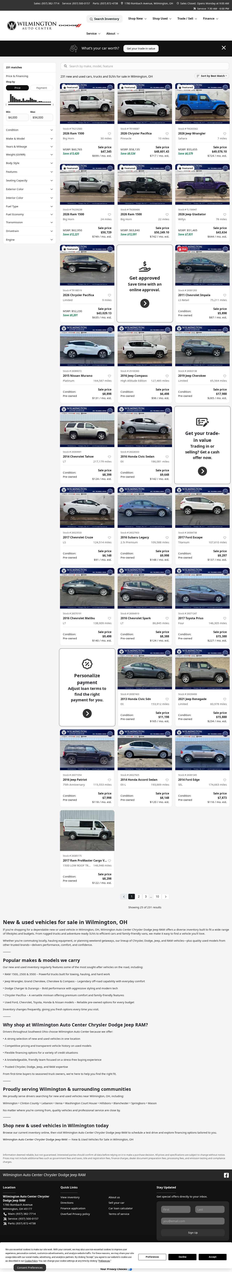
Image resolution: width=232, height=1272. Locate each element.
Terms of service (119, 1214)
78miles (221, 219)
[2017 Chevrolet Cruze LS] (87, 507)
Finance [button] (208, 18)
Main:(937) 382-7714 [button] (22, 1213)
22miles (163, 219)
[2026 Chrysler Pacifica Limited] (87, 265)
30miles (106, 138)
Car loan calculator (121, 1208)
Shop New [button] (135, 18)
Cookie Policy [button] (31, 1261)
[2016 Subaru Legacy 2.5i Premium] (145, 507)
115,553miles (102, 784)
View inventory (70, 1197)
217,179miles (102, 461)
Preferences (152, 1257)
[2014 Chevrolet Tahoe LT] (87, 426)
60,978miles (218, 704)
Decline (182, 1257)
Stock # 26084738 (187, 532)
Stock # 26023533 (72, 532)
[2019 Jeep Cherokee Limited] (202, 345)
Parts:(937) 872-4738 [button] (22, 1223)
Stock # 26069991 (72, 451)
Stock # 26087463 (130, 694)
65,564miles (218, 380)
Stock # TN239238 (72, 209)
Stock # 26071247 (187, 613)
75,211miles (218, 300)
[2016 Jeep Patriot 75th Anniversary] (87, 749)
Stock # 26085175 (72, 855)
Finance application (73, 1208)
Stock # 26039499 (187, 694)
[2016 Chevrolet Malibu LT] (87, 588)
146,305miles (218, 623)
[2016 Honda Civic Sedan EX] (145, 426)
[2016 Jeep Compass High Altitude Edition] (145, 345)
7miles (222, 138)
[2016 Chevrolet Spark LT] (145, 588)
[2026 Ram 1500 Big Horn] (87, 103)
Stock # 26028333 (130, 451)
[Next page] (165, 897)
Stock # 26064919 (130, 613)
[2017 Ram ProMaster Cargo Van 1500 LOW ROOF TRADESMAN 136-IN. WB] (87, 830)
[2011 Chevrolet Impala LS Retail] (202, 265)
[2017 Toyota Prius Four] (202, 588)
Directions (67, 1202)
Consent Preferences (30, 1267)
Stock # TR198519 (72, 290)
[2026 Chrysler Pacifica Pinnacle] (145, 103)
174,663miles (218, 784)
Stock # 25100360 (130, 371)
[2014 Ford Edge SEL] (202, 749)
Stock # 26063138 (187, 371)
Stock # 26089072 (72, 371)
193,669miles (160, 784)
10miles (163, 138)
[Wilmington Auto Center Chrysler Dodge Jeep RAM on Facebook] (225, 1174)
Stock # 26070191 (72, 613)
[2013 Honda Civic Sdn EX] (145, 669)
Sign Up (193, 1232)
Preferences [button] (104, 1261)
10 (157, 897)
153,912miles (160, 704)
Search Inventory (106, 19)
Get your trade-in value (141, 48)
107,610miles (218, 542)
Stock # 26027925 (130, 775)
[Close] (223, 47)
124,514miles (102, 542)
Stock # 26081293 (187, 290)
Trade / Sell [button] (185, 18)
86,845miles (161, 623)
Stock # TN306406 (130, 209)
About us (114, 1197)
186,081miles (160, 461)
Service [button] (91, 34)
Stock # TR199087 (130, 128)
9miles (106, 300)
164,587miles (102, 380)
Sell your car (116, 1202)
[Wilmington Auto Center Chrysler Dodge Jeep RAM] (45, 25)
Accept (212, 1257)
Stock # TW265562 (188, 128)
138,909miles (102, 623)
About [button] (110, 34)
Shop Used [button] (160, 18)
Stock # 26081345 (187, 775)
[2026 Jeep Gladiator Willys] (202, 184)
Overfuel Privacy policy (75, 1214)
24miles (106, 219)
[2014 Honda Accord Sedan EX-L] (145, 749)
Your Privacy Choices (114, 1269)
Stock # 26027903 (130, 532)
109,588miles (160, 542)
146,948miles (102, 865)
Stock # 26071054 (72, 775)
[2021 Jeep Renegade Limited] (202, 669)
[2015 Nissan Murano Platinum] (87, 345)
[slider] (6, 104)
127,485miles (160, 380)
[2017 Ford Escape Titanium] (202, 507)
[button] (147, 3)
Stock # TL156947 (187, 209)
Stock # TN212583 (72, 128)
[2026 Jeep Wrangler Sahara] (202, 103)
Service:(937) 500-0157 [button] (23, 1218)
